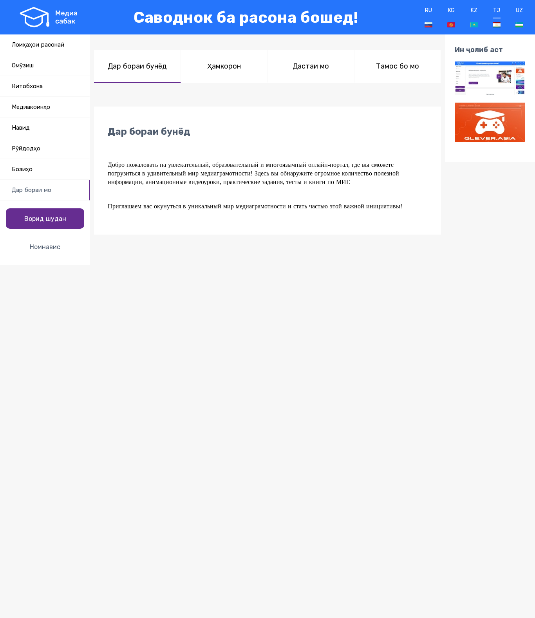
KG (451, 10)
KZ (474, 10)
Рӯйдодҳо (26, 148)
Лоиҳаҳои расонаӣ (38, 44)
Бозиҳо (22, 169)
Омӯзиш (23, 65)
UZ (519, 10)
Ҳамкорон (224, 66)
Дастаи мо (311, 66)
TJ (496, 10)
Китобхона (27, 86)
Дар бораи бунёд (137, 66)
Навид (21, 127)
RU (428, 10)
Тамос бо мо (397, 66)
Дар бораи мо (31, 189)
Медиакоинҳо (31, 106)
